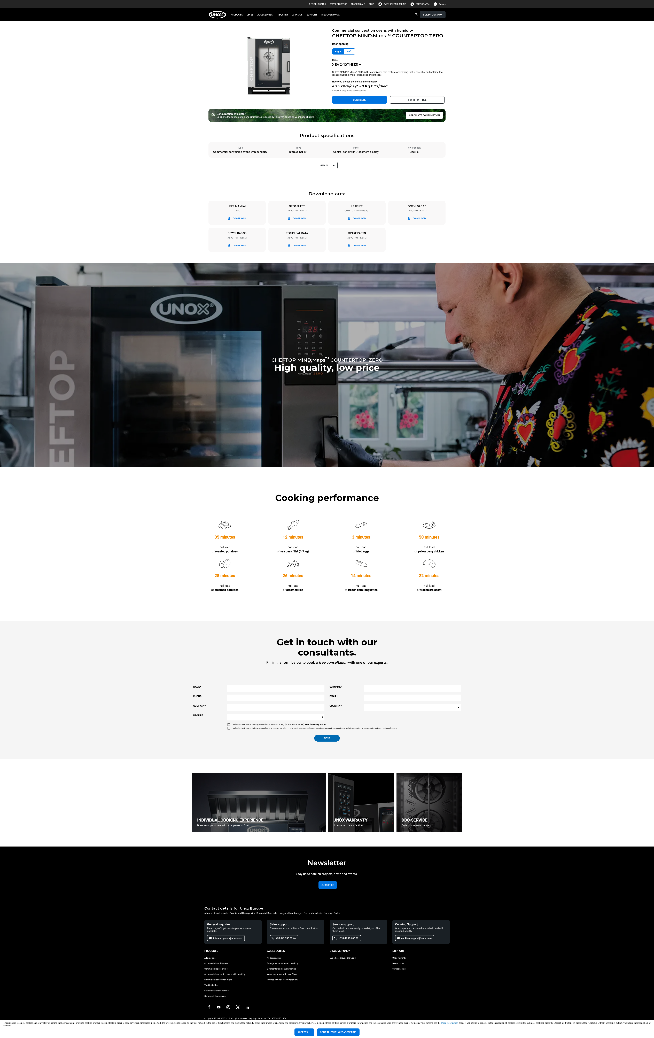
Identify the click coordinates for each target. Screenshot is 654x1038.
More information (449, 1023)
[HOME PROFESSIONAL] (218, 15)
